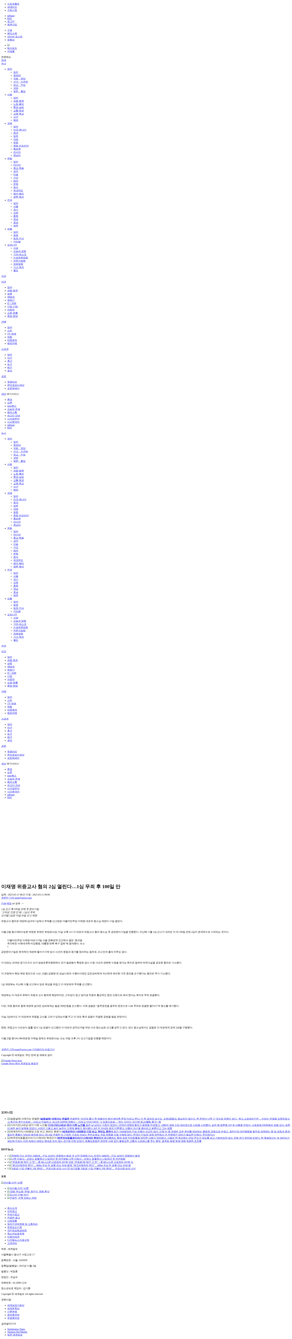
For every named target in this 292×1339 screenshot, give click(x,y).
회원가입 (12, 24)
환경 (9, 399)
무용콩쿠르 (13, 1318)
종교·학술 (18, 168)
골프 (9, 370)
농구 (9, 364)
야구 (9, 358)
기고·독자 (18, 267)
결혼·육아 (18, 197)
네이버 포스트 (15, 36)
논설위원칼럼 (20, 257)
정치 (9, 69)
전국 (9, 200)
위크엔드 (18, 190)
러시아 (17, 152)
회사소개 (12, 1208)
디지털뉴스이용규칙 (18, 1240)
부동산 (11, 300)
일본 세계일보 (15, 1335)
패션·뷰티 (18, 193)
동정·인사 (18, 238)
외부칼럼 (18, 264)
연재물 (11, 51)
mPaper (11, 15)
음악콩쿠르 (13, 1315)
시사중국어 (13, 422)
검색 (3, 60)
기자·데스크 (19, 254)
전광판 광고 (13, 1217)
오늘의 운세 (13, 409)
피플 (9, 229)
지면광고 (12, 1211)
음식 (15, 187)
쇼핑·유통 (12, 313)
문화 (9, 158)
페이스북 (12, 33)
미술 (15, 174)
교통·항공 (18, 110)
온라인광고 (13, 1214)
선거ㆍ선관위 (20, 82)
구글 (9, 30)
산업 (9, 676)
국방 (15, 88)
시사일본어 (13, 419)
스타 (9, 330)
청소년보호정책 (15, 1233)
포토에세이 (13, 388)
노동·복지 (18, 104)
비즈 (3, 281)
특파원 (17, 149)
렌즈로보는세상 (15, 385)
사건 (15, 117)
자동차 (11, 309)
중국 (15, 133)
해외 (15, 120)
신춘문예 (12, 1311)
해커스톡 (12, 412)
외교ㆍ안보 (19, 85)
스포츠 (5, 349)
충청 (15, 216)
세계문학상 (13, 1308)
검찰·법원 (18, 101)
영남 (15, 219)
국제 (9, 123)
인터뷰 (17, 241)
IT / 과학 (11, 303)
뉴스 (3, 63)
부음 (15, 235)
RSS (9, 18)
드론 (9, 403)
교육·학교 (18, 114)
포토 (3, 376)
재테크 (11, 297)
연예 (3, 322)
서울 (15, 206)
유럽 (15, 142)
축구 (9, 361)
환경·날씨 (18, 107)
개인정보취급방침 (17, 1230)
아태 (15, 139)
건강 (15, 177)
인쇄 (3, 903)
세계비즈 (12, 7)
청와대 (17, 75)
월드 (15, 270)
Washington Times (16, 1329)
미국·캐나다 (19, 130)
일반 (15, 72)
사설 (15, 248)
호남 (15, 222)
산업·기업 (12, 306)
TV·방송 (11, 334)
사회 (9, 94)
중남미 (17, 155)
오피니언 (12, 245)
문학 (15, 184)
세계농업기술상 (15, 1305)
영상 (3, 394)
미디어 (17, 165)
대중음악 (12, 340)
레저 (15, 181)
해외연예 (12, 343)
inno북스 (11, 406)
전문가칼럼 (19, 261)
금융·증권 (12, 290)
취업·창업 (12, 316)
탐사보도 (12, 48)
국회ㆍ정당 (19, 78)
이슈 (3, 276)
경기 (15, 209)
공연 (15, 171)
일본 (15, 136)
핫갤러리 (12, 382)
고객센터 (12, 1243)
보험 (9, 293)
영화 (9, 337)
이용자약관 (13, 1237)
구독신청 (12, 10)
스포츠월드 (13, 4)
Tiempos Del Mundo (17, 1332)
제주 (15, 225)
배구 (9, 367)
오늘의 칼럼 (19, 251)
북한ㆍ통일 (19, 91)
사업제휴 (12, 1221)
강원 (15, 213)
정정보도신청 (14, 1227)
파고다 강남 (13, 415)
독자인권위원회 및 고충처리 (22, 1224)
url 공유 (16, 903)
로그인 (11, 21)
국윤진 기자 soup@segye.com (16, 898)
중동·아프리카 (21, 145)
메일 (9, 903)
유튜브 (11, 40)
